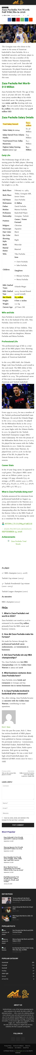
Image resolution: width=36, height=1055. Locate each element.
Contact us (10, 1047)
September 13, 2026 (12, 531)
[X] (14, 19)
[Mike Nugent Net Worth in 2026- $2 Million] (6, 918)
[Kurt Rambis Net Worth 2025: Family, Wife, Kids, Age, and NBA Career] (27, 859)
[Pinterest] (18, 19)
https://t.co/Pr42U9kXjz (18, 524)
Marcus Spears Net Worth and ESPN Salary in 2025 (13, 848)
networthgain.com (20, 1051)
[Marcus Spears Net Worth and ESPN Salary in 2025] (27, 849)
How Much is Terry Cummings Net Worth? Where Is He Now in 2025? (13, 868)
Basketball (5, 7)
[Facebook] (9, 19)
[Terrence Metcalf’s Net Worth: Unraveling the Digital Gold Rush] (6, 900)
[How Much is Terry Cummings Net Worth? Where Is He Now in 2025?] (27, 869)
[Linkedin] (26, 19)
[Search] (33, 2)
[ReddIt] (31, 19)
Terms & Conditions (18, 1046)
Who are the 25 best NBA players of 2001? (9, 773)
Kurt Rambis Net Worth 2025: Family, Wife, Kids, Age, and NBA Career (13, 858)
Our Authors (18, 1047)
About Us (27, 1046)
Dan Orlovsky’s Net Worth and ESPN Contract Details (13, 838)
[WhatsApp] (22, 19)
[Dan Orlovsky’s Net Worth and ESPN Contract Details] (27, 840)
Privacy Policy (7, 1046)
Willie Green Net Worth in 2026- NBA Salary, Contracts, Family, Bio (26, 774)
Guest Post (26, 1047)
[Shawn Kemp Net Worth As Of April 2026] (6, 909)
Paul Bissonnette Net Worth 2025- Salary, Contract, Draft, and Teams (11, 879)
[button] (3, 2)
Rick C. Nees (7, 15)
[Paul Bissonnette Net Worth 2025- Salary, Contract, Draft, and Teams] (27, 879)
